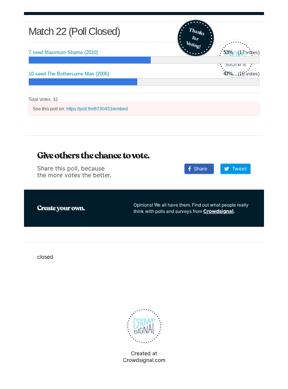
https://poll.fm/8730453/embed (97, 109)
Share (199, 169)
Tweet (238, 169)
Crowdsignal (218, 211)
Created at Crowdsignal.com (144, 356)
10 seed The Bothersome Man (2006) (68, 74)
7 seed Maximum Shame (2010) (63, 52)
